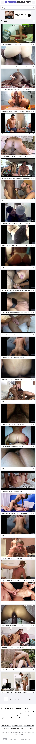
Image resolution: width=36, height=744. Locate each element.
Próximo (29, 699)
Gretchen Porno (6, 725)
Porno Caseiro (5, 728)
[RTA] (5, 739)
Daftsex (23, 728)
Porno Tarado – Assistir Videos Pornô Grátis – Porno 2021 (18, 732)
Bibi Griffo (30, 728)
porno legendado (15, 716)
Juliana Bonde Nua (29, 725)
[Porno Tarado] (18, 3)
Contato (15, 734)
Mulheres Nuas (15, 728)
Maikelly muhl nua (17, 725)
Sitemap (21, 734)
